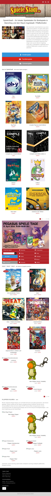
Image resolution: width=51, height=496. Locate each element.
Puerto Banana (38, 389)
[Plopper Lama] (30, 448)
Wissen (38, 259)
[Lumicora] (10, 358)
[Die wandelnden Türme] (13, 269)
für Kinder (7, 256)
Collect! (38, 182)
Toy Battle (37, 96)
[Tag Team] (13, 101)
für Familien (8, 259)
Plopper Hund (13, 451)
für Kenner (7, 262)
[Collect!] (37, 159)
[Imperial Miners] (37, 298)
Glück (22, 253)
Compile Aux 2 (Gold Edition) (13, 154)
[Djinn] (37, 269)
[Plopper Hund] (6, 448)
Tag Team (13, 125)
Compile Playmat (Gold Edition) (37, 125)
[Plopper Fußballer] (31, 441)
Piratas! (13, 389)
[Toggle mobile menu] (48, 2)
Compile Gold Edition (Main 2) (38, 154)
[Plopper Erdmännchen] (8, 441)
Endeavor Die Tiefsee (37, 211)
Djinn (37, 293)
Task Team (13, 211)
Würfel (38, 262)
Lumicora (13, 360)
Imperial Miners (38, 322)
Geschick (23, 250)
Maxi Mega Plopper (13, 414)
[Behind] (13, 159)
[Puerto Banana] (30, 386)
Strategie (38, 256)
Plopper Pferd (13, 459)
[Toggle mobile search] (45, 2)
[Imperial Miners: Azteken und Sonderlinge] (13, 327)
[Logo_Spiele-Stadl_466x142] (25, 6)
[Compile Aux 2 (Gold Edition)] (13, 130)
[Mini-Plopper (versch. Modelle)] (37, 358)
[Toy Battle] (37, 72)
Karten (22, 256)
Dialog (22, 259)
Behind (13, 182)
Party (37, 253)
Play (13, 96)
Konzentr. (23, 262)
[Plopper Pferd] (6, 456)
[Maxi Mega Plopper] (7, 412)
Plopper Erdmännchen (13, 443)
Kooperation (39, 250)
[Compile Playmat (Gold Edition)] (37, 101)
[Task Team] (13, 188)
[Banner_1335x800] (25, 221)
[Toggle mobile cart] (43, 2)
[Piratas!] (9, 386)
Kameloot (37, 350)
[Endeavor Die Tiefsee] (37, 188)
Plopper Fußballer (37, 443)
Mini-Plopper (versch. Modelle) (37, 381)
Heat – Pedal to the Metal (13, 322)
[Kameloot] (37, 327)
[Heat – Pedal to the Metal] (13, 298)
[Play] (13, 72)
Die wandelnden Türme (13, 293)
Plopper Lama (37, 451)
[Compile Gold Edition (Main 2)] (37, 130)
